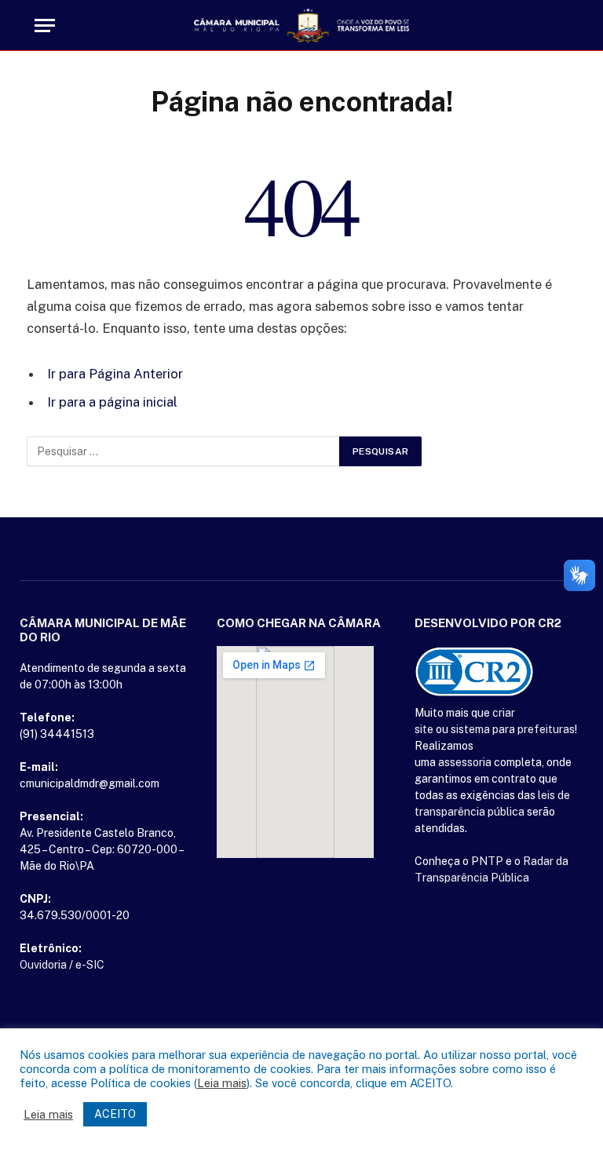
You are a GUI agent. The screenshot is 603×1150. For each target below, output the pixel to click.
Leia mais (222, 1083)
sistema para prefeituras (513, 729)
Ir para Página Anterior (115, 374)
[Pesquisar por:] (184, 451)
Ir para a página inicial (112, 402)
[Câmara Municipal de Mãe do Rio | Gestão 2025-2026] (301, 25)
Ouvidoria (43, 964)
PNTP (487, 861)
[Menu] (45, 25)
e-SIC (89, 964)
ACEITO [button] (115, 1114)
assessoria (465, 762)
